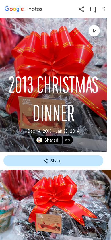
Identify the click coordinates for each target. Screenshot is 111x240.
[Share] (81, 9)
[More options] (104, 9)
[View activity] (92, 9)
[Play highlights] (94, 31)
